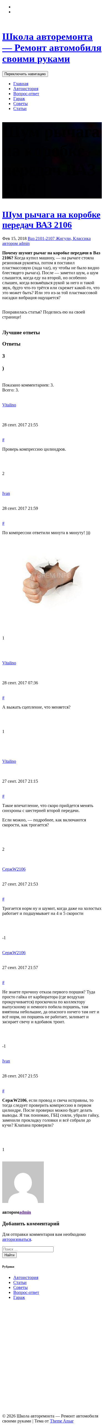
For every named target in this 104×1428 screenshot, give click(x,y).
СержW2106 (14, 869)
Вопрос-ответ (26, 93)
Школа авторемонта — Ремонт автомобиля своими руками (52, 47)
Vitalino (9, 405)
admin (25, 1212)
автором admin (16, 243)
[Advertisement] (52, 1356)
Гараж (19, 98)
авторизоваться (16, 1239)
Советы (20, 103)
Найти (9, 1255)
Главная (20, 83)
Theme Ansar (61, 1421)
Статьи (20, 108)
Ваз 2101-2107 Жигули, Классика (59, 238)
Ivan (6, 493)
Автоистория (25, 88)
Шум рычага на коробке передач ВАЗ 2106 (51, 220)
